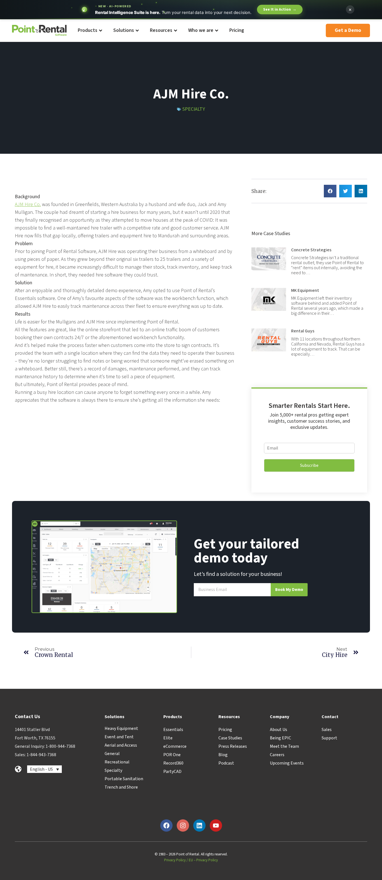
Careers (277, 755)
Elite (168, 738)
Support (329, 738)
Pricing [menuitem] (236, 30)
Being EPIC (280, 738)
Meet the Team (284, 746)
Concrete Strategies (311, 250)
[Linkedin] (199, 825)
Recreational (117, 762)
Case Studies (230, 738)
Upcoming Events (287, 763)
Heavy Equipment (121, 728)
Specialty (193, 109)
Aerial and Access (121, 745)
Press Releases (232, 746)
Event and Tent (119, 737)
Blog (223, 755)
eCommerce (175, 746)
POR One (172, 755)
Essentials (173, 730)
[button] (330, 191)
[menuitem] (90, 30)
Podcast (226, 763)
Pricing (225, 730)
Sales (327, 730)
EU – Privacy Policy (203, 860)
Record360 (173, 763)
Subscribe (309, 465)
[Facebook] (166, 825)
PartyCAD (172, 771)
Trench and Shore (121, 787)
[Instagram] (183, 825)
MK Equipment (305, 290)
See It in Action (279, 9)
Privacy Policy (175, 860)
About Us (278, 730)
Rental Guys (302, 331)
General (112, 754)
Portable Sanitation (124, 779)
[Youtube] (216, 825)
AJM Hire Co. (28, 204)
